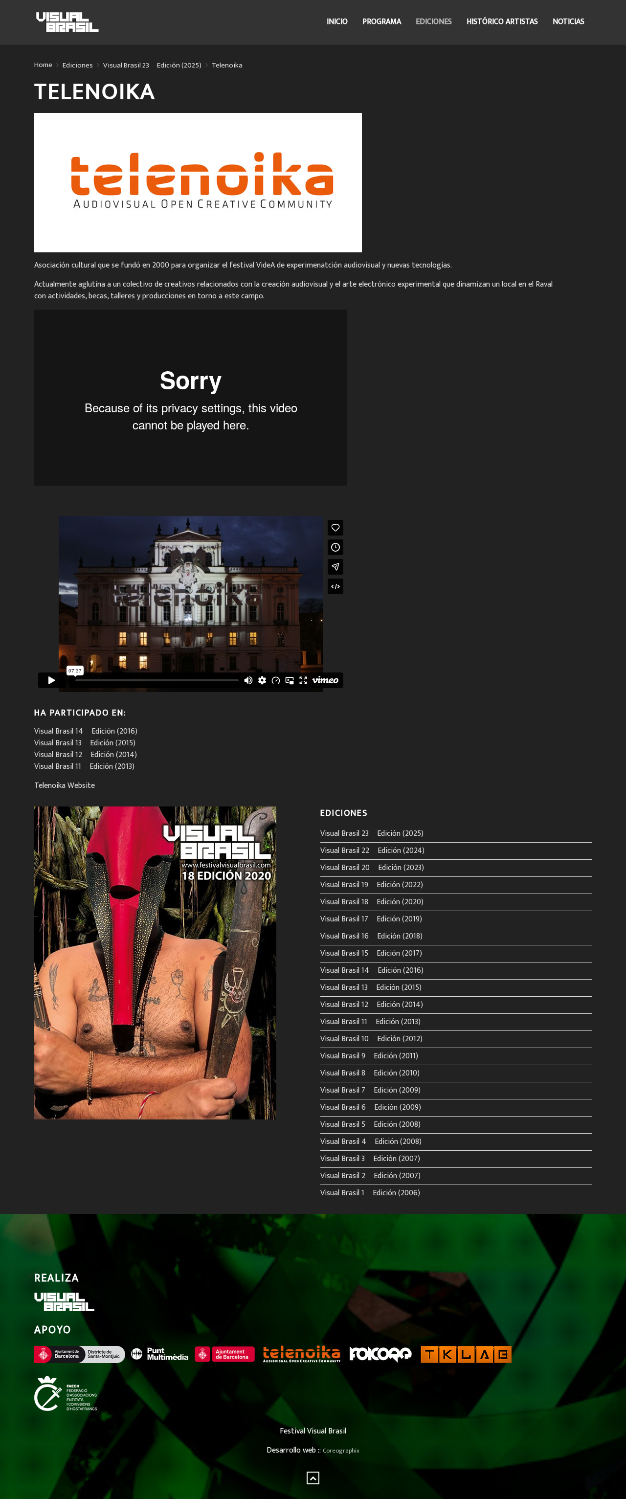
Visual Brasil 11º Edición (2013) (84, 766)
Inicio (337, 21)
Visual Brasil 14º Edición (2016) (85, 731)
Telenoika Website (64, 785)
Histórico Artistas (502, 21)
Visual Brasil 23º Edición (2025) (152, 65)
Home (43, 65)
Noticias (568, 21)
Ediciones (434, 21)
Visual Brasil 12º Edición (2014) (85, 754)
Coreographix (341, 1451)
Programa (381, 21)
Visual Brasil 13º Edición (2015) (84, 743)
